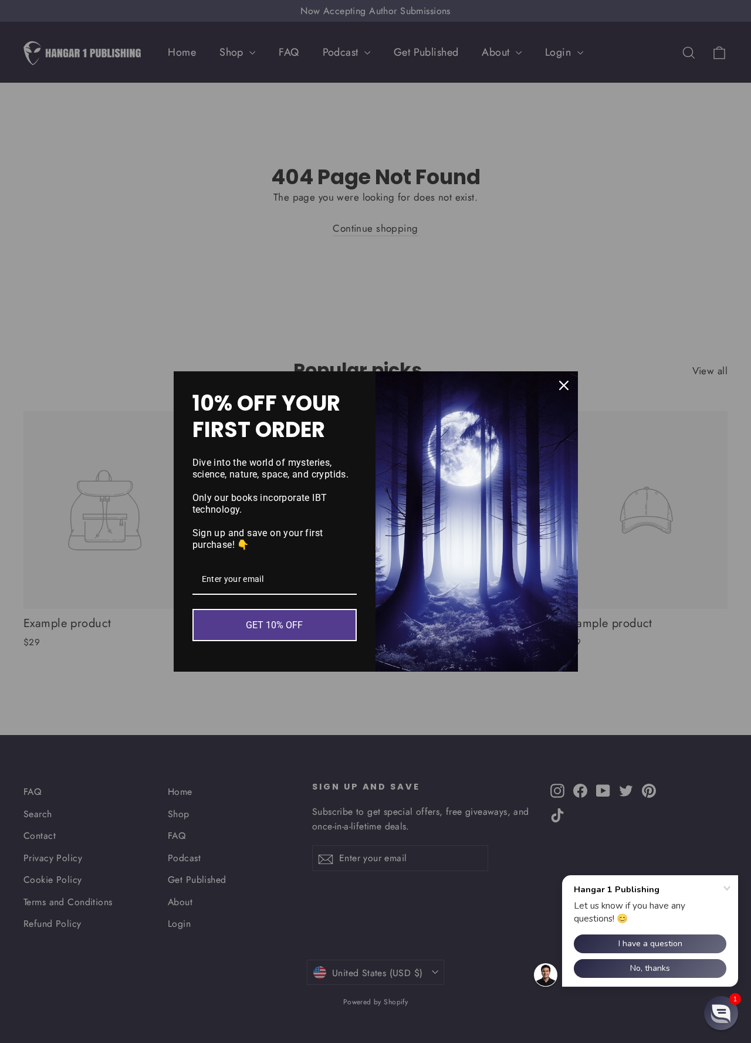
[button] (721, 1013)
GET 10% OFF (274, 625)
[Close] (564, 385)
